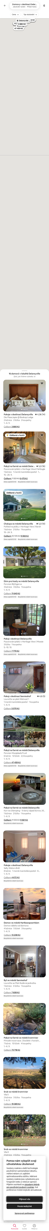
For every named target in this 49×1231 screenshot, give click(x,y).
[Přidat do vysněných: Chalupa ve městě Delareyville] (42, 492)
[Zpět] (5, 5)
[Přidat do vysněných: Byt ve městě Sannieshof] (42, 949)
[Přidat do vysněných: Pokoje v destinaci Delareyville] (42, 383)
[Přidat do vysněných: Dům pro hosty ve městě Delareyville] (42, 550)
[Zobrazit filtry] (44, 5)
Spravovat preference (24, 1213)
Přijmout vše (24, 1199)
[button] (12, 426)
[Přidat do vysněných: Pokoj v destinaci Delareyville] (42, 607)
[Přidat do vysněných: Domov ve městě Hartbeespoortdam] (42, 891)
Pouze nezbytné (24, 1206)
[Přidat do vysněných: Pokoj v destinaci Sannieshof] (42, 665)
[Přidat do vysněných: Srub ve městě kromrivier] (42, 1060)
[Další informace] (35, 376)
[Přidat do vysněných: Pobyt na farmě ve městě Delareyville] (42, 435)
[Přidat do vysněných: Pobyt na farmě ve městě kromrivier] (42, 1006)
